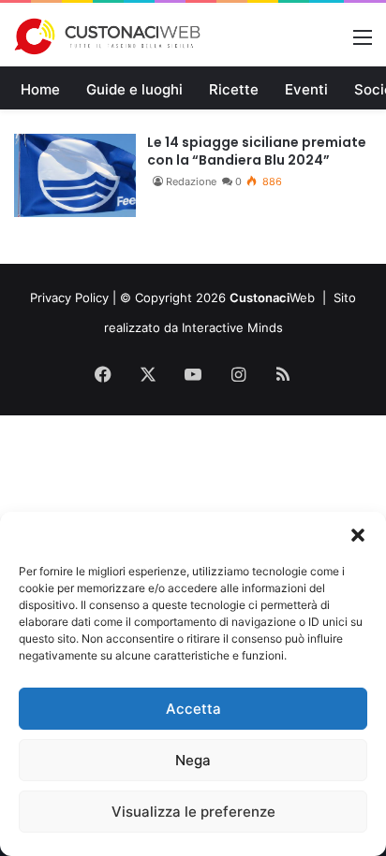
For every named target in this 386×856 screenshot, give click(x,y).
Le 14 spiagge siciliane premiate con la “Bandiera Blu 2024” (256, 151)
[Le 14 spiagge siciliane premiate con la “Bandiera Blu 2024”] (75, 175)
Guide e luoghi (134, 89)
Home (40, 89)
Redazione (191, 181)
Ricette (234, 89)
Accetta (193, 709)
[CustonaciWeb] (107, 36)
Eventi (306, 89)
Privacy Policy (69, 297)
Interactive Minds (232, 327)
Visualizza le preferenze (193, 811)
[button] (358, 535)
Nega (193, 760)
